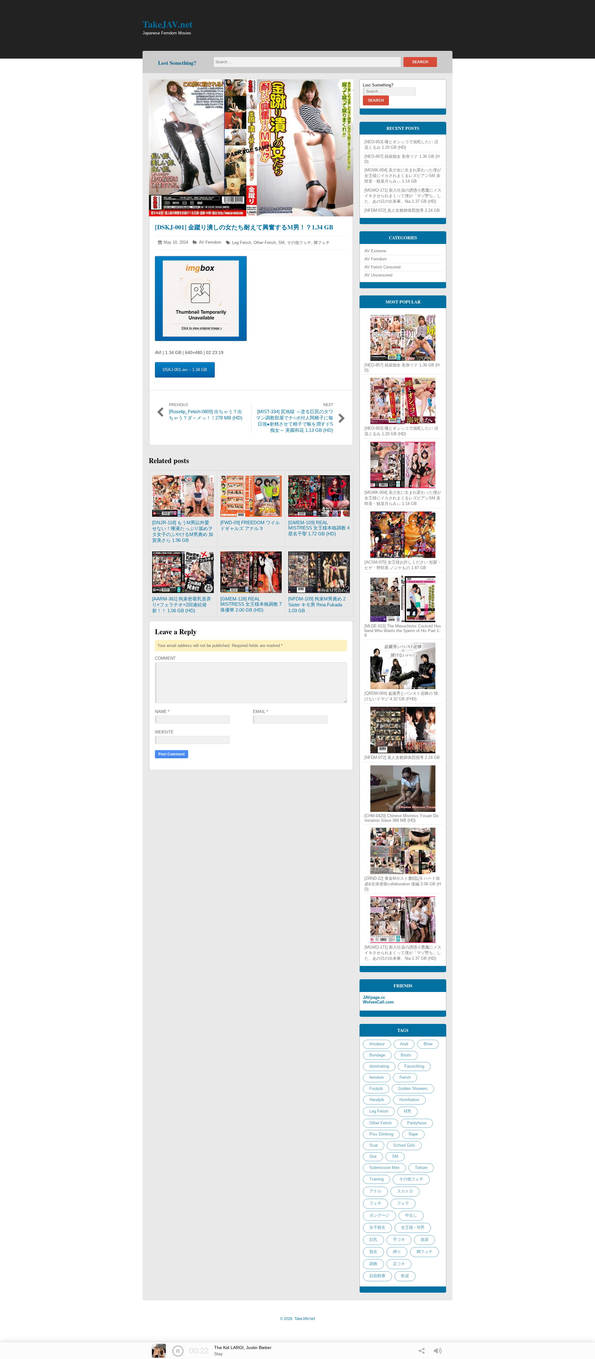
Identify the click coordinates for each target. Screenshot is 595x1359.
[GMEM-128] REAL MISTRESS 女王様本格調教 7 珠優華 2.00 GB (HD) (251, 604)
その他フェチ (299, 242)
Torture (421, 1167)
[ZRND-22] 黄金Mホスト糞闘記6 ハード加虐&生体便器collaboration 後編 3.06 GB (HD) (402, 884)
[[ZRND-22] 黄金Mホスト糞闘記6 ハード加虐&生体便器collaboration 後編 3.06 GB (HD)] (402, 851)
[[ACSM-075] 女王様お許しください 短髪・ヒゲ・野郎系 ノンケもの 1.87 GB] (402, 534)
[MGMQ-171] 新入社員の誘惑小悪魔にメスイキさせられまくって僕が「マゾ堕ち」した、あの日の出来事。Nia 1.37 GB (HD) (402, 196)
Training (376, 1179)
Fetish (405, 1077)
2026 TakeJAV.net (297, 1319)
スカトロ (405, 1191)
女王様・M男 (413, 1227)
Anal (404, 1044)
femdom (376, 1077)
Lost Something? (177, 63)
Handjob (376, 1099)
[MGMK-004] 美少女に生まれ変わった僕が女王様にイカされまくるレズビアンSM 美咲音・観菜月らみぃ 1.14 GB (402, 176)
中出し (411, 1215)
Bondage (377, 1055)
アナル (375, 1191)
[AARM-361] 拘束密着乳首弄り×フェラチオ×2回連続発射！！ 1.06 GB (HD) (181, 604)
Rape (413, 1134)
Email (260, 711)
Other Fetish (264, 242)
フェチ (375, 1203)
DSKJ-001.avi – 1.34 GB (185, 369)
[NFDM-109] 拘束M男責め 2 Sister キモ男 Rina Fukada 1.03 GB (317, 604)
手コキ (399, 1239)
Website (164, 732)
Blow (428, 1044)
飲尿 (405, 1275)
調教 (373, 1263)
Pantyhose (416, 1123)
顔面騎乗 (377, 1275)
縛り (397, 1251)
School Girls (404, 1145)
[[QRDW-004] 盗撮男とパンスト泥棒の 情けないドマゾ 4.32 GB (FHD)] (402, 666)
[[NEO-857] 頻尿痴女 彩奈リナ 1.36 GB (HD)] (402, 337)
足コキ (399, 1263)
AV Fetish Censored (382, 267)
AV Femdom (210, 242)
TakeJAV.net (167, 24)
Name (162, 711)
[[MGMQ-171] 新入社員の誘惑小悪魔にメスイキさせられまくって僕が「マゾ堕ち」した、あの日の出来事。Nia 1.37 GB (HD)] (402, 919)
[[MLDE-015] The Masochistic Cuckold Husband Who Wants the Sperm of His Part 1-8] (402, 599)
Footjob (376, 1088)
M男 (407, 1111)
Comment (165, 658)
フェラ (403, 1203)
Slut (373, 1156)
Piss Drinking (381, 1134)
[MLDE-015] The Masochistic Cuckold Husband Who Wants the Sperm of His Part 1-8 (402, 631)
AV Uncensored (378, 275)
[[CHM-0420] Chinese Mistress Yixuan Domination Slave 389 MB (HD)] (402, 788)
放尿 (425, 1239)
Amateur (377, 1044)
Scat (373, 1145)
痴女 (373, 1251)
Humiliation (409, 1099)
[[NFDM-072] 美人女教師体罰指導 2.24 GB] (402, 730)
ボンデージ (379, 1215)
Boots (406, 1055)
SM (281, 242)
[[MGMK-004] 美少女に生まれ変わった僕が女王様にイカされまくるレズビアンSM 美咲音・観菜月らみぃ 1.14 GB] (402, 465)
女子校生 (377, 1227)
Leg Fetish (241, 242)
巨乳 (373, 1239)
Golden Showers (413, 1088)
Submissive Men (384, 1167)
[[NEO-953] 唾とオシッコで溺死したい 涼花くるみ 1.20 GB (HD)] (402, 401)
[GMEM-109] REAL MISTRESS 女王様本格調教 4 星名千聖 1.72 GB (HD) (319, 528)
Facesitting (414, 1066)
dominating (379, 1066)
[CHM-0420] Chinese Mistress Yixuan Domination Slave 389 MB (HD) (401, 818)
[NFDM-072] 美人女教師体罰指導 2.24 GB (402, 210)
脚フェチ (322, 242)
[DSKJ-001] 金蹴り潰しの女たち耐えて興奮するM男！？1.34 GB (244, 227)
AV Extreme (375, 251)
